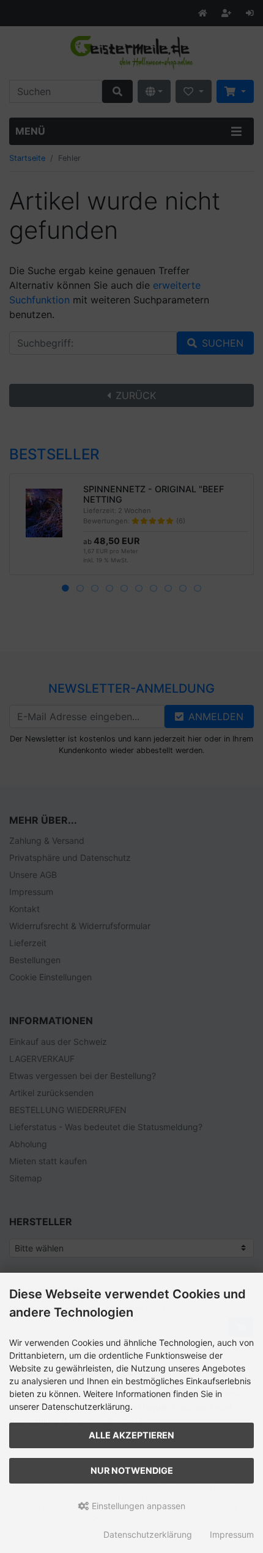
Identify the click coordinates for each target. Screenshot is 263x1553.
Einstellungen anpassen (137, 1506)
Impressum (232, 1534)
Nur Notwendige (132, 1470)
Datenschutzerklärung (147, 1534)
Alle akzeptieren (131, 1435)
